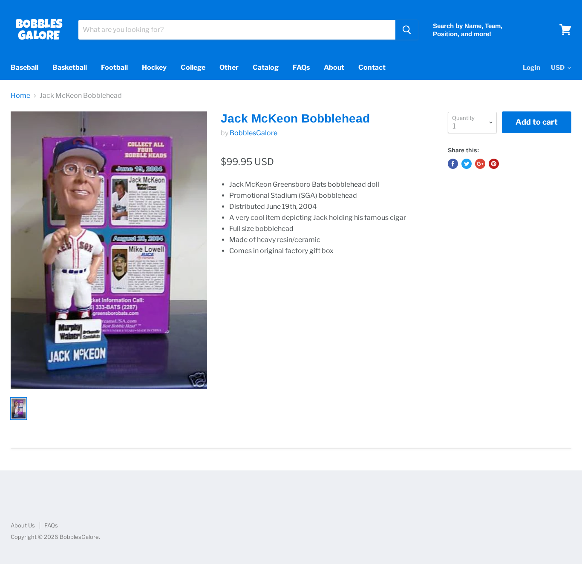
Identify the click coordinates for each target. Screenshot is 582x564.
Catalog (266, 67)
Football (114, 67)
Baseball (24, 67)
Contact (372, 67)
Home (20, 96)
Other (229, 67)
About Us (23, 525)
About (334, 67)
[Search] (406, 30)
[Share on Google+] (480, 164)
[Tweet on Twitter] (466, 164)
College (193, 67)
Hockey (154, 67)
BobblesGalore (253, 133)
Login (531, 67)
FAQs (301, 67)
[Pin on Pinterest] (494, 164)
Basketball (69, 67)
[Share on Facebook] (453, 164)
